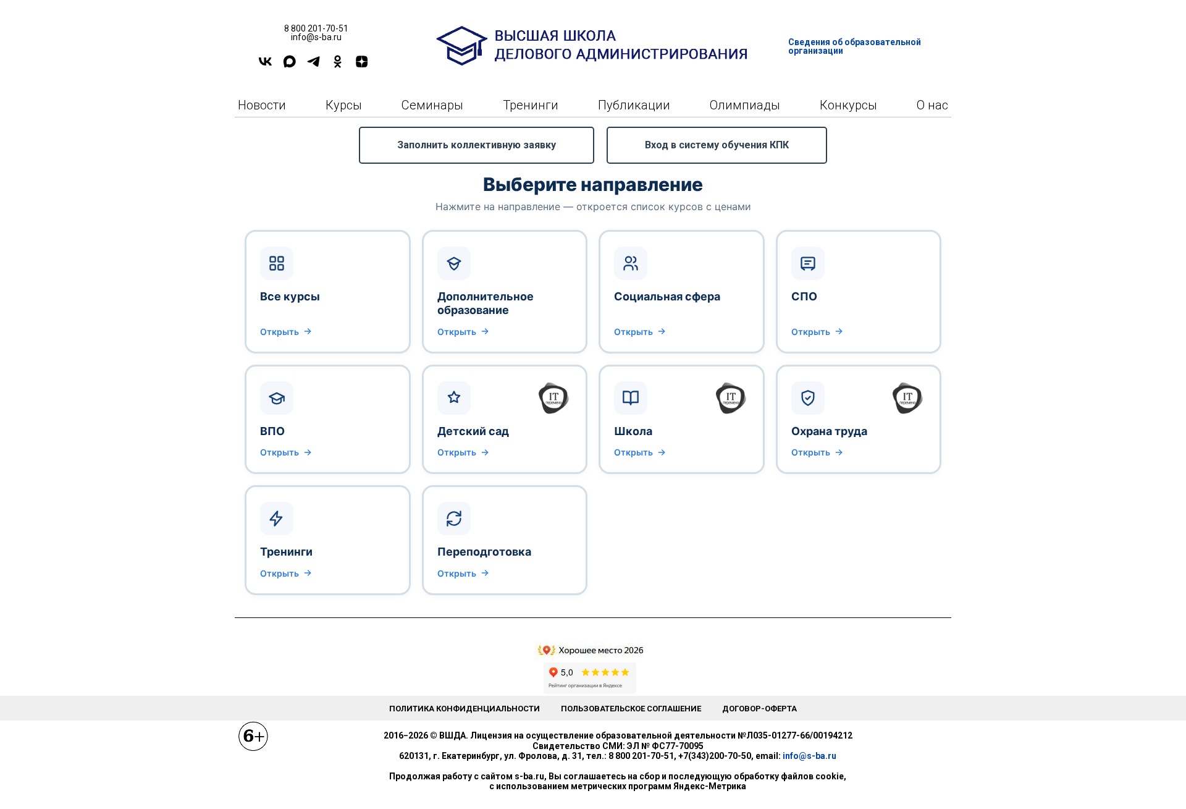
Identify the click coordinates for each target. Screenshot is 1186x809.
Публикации (634, 105)
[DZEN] (361, 66)
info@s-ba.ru (809, 756)
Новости (262, 105)
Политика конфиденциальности (464, 708)
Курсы (344, 105)
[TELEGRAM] (313, 66)
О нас (932, 105)
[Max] (289, 66)
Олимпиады (745, 105)
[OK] (337, 66)
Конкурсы (848, 105)
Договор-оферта (759, 708)
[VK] (265, 66)
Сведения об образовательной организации (854, 46)
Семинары (432, 105)
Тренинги (530, 105)
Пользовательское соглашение (631, 708)
